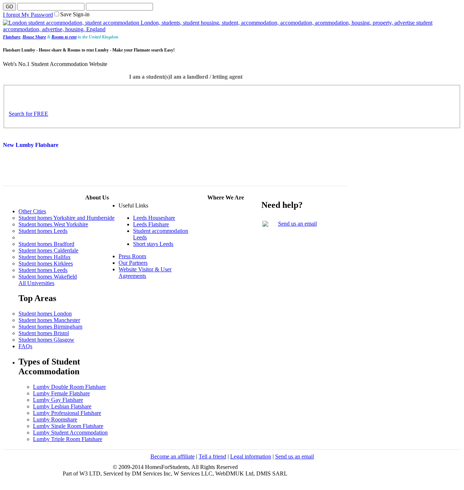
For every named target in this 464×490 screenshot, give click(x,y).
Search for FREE (28, 114)
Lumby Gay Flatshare (58, 400)
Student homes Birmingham (50, 327)
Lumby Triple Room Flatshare (67, 439)
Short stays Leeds (153, 244)
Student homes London (45, 313)
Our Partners (133, 263)
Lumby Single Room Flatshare (68, 426)
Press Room (132, 256)
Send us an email (297, 224)
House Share (34, 37)
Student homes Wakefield (47, 276)
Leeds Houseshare (154, 218)
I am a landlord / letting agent (206, 77)
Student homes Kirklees (45, 263)
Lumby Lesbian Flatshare (62, 406)
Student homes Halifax (44, 257)
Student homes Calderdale (48, 250)
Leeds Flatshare (151, 224)
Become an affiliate (172, 456)
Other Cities (32, 211)
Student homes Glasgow (46, 340)
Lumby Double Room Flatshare (69, 387)
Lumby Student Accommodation (70, 432)
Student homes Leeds (42, 231)
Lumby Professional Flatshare (67, 413)
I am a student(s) (149, 77)
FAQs (25, 346)
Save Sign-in (75, 14)
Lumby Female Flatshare (61, 393)
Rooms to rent (63, 37)
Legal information (250, 456)
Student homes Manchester (49, 320)
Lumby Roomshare (55, 419)
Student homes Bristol (43, 333)
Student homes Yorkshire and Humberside (66, 218)
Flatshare (11, 37)
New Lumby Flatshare (30, 145)
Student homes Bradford (46, 244)
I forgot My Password (28, 15)
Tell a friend (212, 456)
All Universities (36, 283)
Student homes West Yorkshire (53, 224)
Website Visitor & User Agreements (145, 272)
